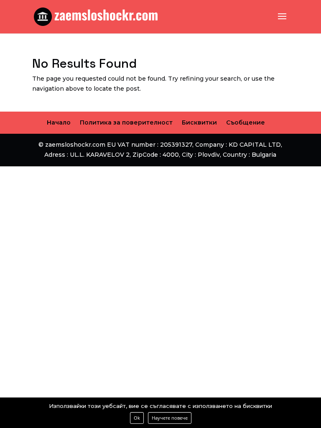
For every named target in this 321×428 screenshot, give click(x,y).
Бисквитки (199, 122)
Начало (59, 122)
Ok (137, 418)
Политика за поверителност (126, 122)
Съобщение (245, 122)
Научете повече (170, 418)
